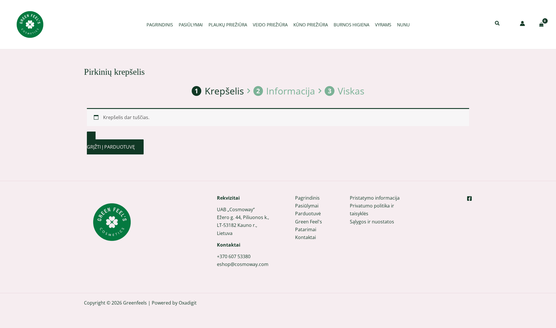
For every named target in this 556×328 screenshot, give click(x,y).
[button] (497, 23)
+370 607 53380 (233, 256)
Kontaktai (305, 237)
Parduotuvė (308, 213)
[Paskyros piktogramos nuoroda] (522, 23)
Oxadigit (188, 303)
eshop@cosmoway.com (242, 264)
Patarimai (305, 229)
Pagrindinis (307, 198)
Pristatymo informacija (375, 198)
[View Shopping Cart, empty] (541, 24)
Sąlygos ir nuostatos (372, 221)
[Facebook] (469, 198)
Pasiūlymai (307, 206)
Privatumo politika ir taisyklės (372, 210)
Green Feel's (308, 221)
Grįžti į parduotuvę (111, 147)
